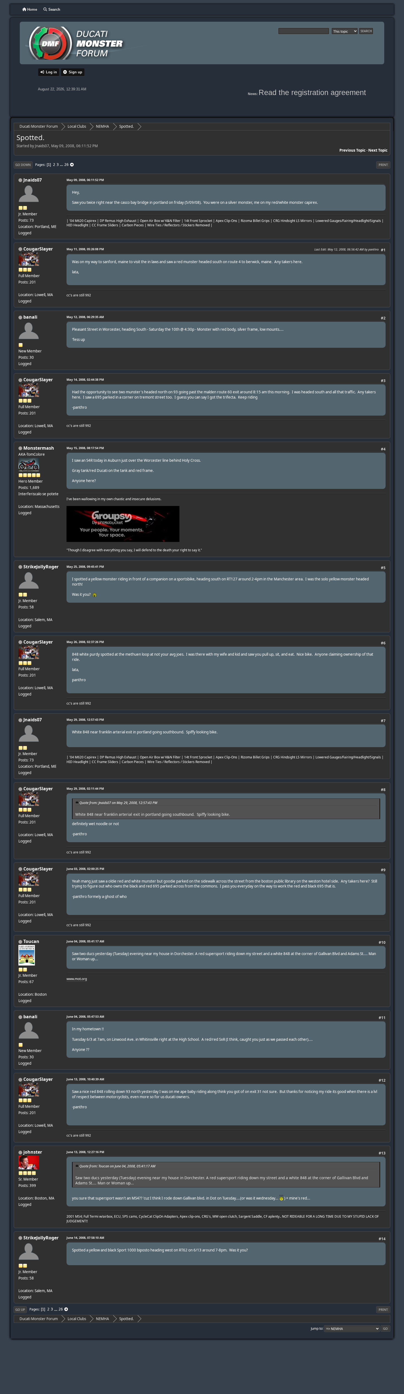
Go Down (23, 165)
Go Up (20, 1309)
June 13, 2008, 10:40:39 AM (85, 1079)
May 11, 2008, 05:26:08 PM (85, 249)
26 (66, 164)
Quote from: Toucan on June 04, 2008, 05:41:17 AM (117, 1166)
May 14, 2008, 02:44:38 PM (85, 379)
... (62, 164)
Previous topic (352, 150)
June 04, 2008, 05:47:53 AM (85, 1016)
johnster (32, 1152)
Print (383, 165)
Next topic (378, 150)
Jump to (316, 1328)
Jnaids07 (32, 180)
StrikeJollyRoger (41, 567)
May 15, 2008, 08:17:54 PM (85, 448)
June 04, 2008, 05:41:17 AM (85, 941)
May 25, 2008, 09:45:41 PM (85, 566)
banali (30, 317)
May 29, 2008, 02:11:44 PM (85, 788)
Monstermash (38, 448)
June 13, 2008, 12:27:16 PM (85, 1152)
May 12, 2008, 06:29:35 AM (85, 317)
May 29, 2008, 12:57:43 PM (85, 719)
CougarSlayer (38, 249)
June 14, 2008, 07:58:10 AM (85, 1238)
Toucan (31, 941)
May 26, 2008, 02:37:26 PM (85, 642)
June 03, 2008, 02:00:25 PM (85, 869)
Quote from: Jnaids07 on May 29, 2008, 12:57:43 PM (118, 802)
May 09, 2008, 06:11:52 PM (85, 180)
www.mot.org (77, 978)
